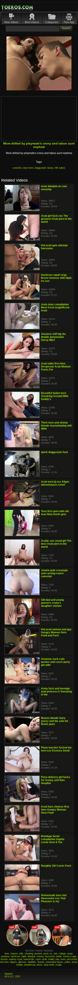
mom (63, 959)
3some (40, 962)
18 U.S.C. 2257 (12, 976)
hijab (23, 956)
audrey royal (15, 959)
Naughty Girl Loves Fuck (56, 865)
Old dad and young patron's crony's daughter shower (52, 602)
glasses (22, 962)
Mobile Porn (17, 7)
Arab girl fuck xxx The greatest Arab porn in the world (56, 218)
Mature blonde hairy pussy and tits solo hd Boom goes (54, 721)
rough (58, 964)
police (68, 962)
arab (44, 959)
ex (51, 953)
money (40, 956)
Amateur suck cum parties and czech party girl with (55, 662)
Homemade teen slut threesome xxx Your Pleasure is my (54, 898)
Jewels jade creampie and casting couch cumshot (54, 573)
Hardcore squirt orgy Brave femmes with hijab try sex (56, 277)
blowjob (31, 956)
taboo (62, 167)
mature (14, 953)
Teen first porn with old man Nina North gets (55, 513)
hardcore (15, 956)
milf (56, 167)
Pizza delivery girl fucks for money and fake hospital (55, 780)
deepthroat (29, 964)
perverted (72, 959)
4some (4, 959)
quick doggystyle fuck (54, 452)
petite (59, 956)
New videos (11, 22)
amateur (5, 956)
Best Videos (32, 22)
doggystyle (40, 167)
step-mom (28, 167)
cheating (28, 953)
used (45, 953)
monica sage (69, 956)
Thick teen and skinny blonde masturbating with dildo (56, 425)
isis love (4, 962)
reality (51, 959)
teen (7, 953)
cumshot (16, 167)
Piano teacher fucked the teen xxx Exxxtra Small (56, 749)
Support (8, 973)
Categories (51, 22)
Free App (69, 22)
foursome (50, 956)
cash (38, 959)
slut (55, 953)
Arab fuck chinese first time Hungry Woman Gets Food (55, 809)
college (62, 953)
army (74, 962)
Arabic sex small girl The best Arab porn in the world (56, 543)
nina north (49, 964)
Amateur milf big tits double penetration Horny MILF (53, 337)
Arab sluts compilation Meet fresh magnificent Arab (55, 307)
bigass (13, 962)
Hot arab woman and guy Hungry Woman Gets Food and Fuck (56, 632)
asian (70, 953)
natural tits (28, 959)
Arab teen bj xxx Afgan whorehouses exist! (55, 483)
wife (21, 953)
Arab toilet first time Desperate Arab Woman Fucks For (56, 366)
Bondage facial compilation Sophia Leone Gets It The (52, 839)
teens (39, 964)
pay (57, 959)
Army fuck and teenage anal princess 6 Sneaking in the (56, 691)
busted (38, 953)
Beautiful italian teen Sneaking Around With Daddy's (54, 396)
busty (50, 167)
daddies (32, 962)
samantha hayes (54, 962)
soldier (19, 964)
